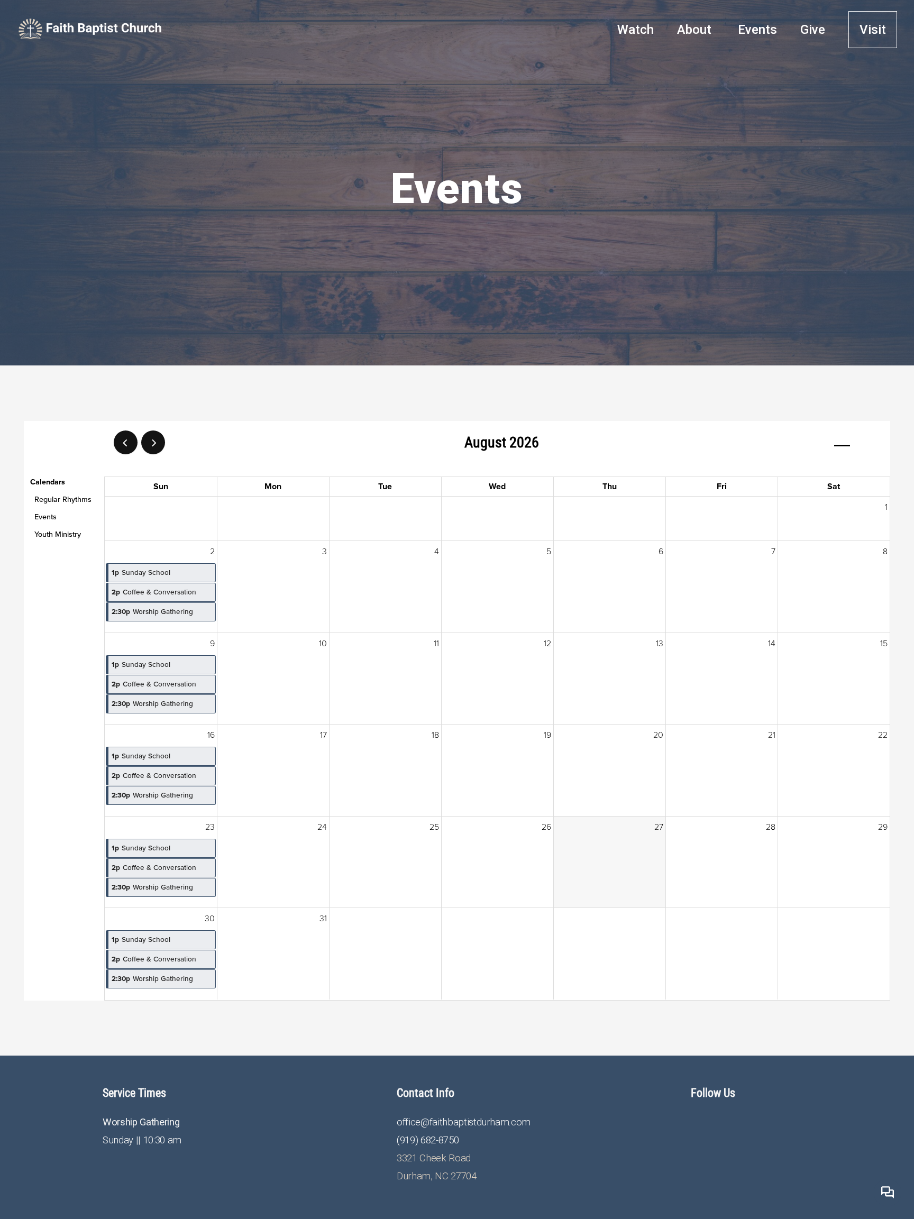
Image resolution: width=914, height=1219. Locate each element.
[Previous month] (126, 442)
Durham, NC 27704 (437, 1176)
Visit (873, 29)
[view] (842, 442)
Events (757, 29)
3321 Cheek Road (434, 1158)
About (696, 29)
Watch (635, 29)
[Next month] (153, 442)
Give (812, 29)
